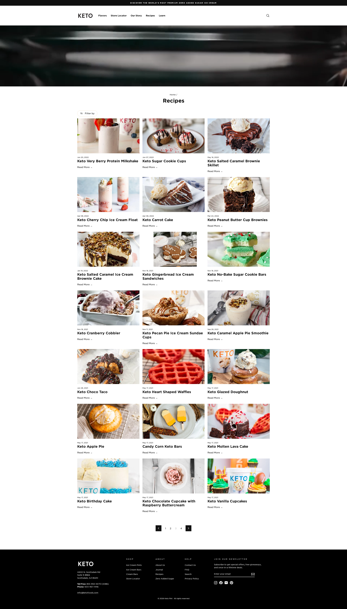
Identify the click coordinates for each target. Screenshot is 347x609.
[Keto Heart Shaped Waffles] (173, 366)
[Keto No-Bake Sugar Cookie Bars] (239, 249)
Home (173, 94)
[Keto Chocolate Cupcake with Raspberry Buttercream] (173, 476)
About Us (160, 565)
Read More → (84, 167)
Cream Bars (132, 574)
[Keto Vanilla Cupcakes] (239, 476)
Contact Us (190, 565)
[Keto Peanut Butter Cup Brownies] (239, 194)
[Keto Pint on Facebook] (221, 582)
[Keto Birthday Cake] (108, 476)
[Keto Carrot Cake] (173, 194)
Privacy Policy (192, 578)
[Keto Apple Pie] (108, 421)
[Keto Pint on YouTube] (226, 582)
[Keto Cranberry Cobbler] (108, 307)
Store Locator (119, 15)
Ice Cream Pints (134, 565)
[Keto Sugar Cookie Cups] (173, 135)
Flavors (102, 15)
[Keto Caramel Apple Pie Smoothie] (239, 307)
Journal (159, 569)
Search (188, 574)
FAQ (187, 569)
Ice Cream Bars (133, 569)
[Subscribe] (253, 574)
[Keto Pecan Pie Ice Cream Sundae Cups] (173, 307)
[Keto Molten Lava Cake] (239, 421)
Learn (162, 15)
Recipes (150, 15)
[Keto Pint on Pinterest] (231, 582)
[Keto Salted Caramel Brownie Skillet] (239, 135)
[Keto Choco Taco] (108, 366)
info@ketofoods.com (87, 592)
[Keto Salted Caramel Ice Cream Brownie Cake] (108, 249)
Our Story (136, 15)
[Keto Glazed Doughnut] (239, 366)
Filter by (89, 113)
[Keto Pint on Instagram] (215, 582)
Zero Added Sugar (164, 578)
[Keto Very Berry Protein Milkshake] (108, 135)
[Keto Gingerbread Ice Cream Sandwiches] (173, 249)
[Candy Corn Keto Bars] (173, 421)
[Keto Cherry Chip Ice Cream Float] (108, 194)
